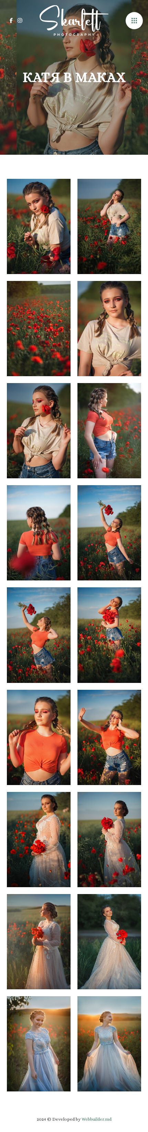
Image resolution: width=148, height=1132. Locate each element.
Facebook (11, 20)
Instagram (19, 20)
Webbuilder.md (97, 1119)
